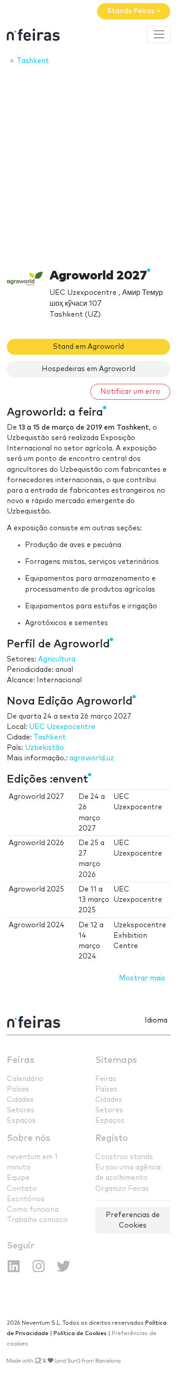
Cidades (20, 1099)
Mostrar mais (142, 978)
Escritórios (25, 1199)
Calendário (25, 1079)
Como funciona (33, 1209)
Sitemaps (116, 1060)
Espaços (21, 1120)
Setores (20, 1110)
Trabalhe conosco (37, 1220)
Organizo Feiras (122, 1188)
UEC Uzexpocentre (62, 727)
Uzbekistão (44, 747)
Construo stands (124, 1157)
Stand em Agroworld (88, 346)
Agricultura (56, 659)
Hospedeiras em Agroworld (88, 369)
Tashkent (50, 737)
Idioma (156, 1020)
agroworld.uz (91, 758)
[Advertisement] (88, 164)
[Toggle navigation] (159, 34)
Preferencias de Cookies (133, 1220)
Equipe (18, 1178)
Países (18, 1089)
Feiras (20, 1060)
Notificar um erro (130, 391)
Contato (22, 1188)
